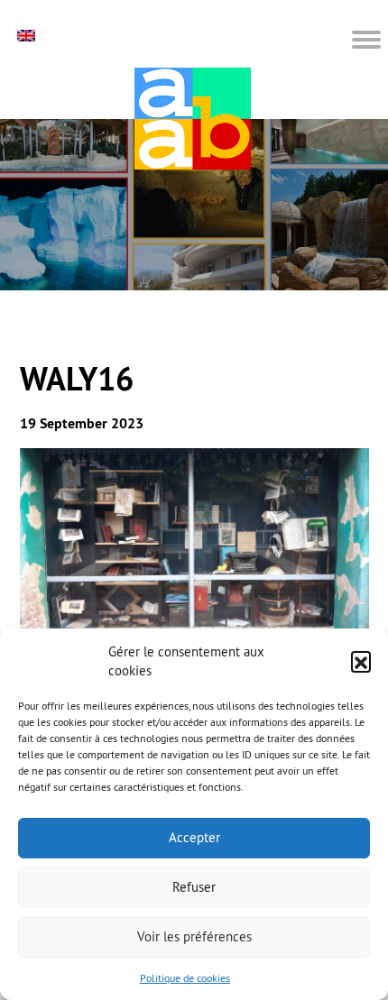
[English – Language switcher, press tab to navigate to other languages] (28, 35)
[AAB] (192, 119)
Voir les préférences (194, 936)
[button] (361, 661)
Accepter (194, 837)
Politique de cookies (185, 978)
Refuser (194, 886)
